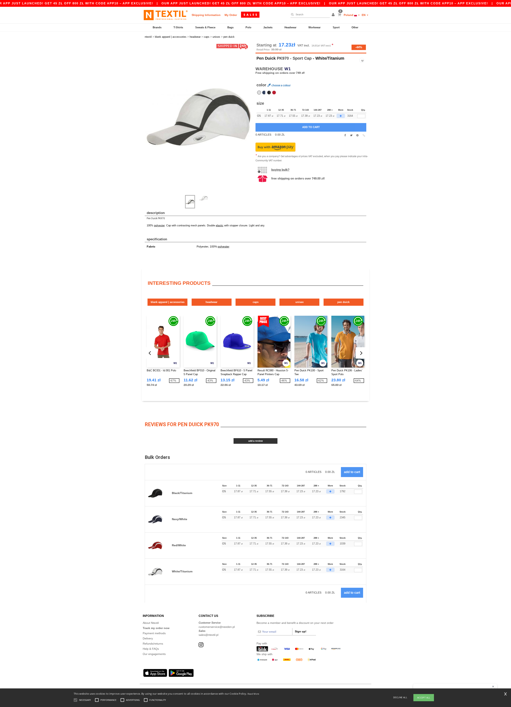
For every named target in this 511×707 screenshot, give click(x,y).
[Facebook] (345, 135)
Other (355, 27)
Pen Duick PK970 (156, 218)
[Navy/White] (264, 93)
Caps (255, 302)
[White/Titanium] (259, 93)
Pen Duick (266, 58)
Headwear (290, 27)
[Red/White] (274, 93)
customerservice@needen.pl (217, 626)
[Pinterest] (357, 135)
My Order (231, 15)
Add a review (255, 441)
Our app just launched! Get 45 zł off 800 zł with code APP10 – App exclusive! (241, 3)
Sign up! (300, 631)
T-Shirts (178, 27)
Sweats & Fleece (205, 27)
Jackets (267, 27)
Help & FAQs (151, 648)
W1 (287, 69)
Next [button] (148, 121)
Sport (336, 27)
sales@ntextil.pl (208, 634)
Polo (248, 27)
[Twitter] (351, 135)
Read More (253, 693)
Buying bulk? (280, 169)
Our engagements (154, 654)
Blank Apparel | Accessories (167, 302)
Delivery (148, 638)
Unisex (299, 302)
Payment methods (154, 633)
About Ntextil (151, 622)
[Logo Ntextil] (166, 15)
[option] (199, 117)
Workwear (314, 27)
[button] (334, 15)
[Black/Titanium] (269, 93)
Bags (230, 27)
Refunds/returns (153, 643)
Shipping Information (206, 15)
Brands (157, 27)
